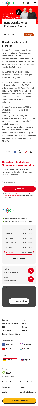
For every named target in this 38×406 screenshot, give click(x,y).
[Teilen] (31, 151)
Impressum (6, 387)
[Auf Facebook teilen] (14, 151)
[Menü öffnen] (35, 3)
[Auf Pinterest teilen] (25, 151)
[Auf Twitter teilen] (20, 151)
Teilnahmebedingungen (28, 392)
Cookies (4, 392)
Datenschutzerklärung (27, 382)
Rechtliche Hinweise (9, 382)
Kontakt (22, 387)
